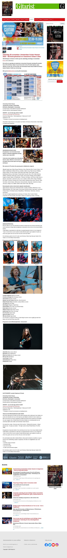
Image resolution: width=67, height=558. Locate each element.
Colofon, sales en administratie (30, 544)
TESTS (22, 19)
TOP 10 (36, 19)
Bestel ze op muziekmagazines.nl (10, 544)
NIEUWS (17, 19)
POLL (51, 19)
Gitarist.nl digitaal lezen (8, 546)
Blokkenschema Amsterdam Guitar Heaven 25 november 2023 (32, 48)
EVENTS (32, 19)
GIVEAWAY (46, 19)
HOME (4, 19)
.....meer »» (17, 479)
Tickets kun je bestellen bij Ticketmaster (11, 114)
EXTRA (13, 19)
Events (4, 60)
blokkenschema (11, 71)
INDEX (40, 19)
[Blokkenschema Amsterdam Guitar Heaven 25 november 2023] (22, 33)
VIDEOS (27, 19)
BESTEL (8, 19)
